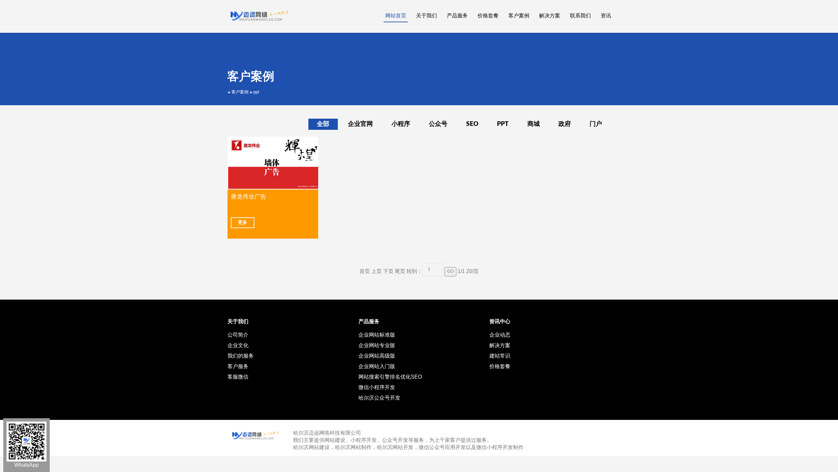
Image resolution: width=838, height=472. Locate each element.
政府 (564, 124)
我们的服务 (241, 356)
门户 (596, 124)
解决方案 (499, 345)
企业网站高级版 (376, 356)
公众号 (438, 124)
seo (472, 124)
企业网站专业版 (376, 345)
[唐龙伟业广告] (273, 163)
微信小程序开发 (376, 387)
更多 (242, 222)
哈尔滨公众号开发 (379, 398)
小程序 (401, 124)
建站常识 (499, 356)
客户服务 (238, 366)
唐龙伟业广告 (248, 196)
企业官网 (360, 124)
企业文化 (238, 345)
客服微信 (238, 377)
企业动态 (499, 335)
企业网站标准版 (376, 335)
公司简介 (238, 335)
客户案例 (239, 91)
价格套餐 (499, 366)
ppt (256, 91)
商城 (533, 124)
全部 (323, 124)
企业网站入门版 (376, 366)
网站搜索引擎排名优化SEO (390, 377)
